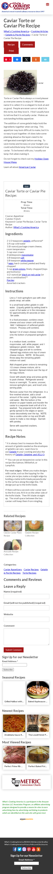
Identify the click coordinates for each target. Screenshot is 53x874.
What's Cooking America (16, 31)
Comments (27, 44)
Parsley (10, 280)
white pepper (27, 260)
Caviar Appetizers (13, 569)
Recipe (11, 44)
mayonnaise (27, 254)
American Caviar (27, 167)
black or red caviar (31, 274)
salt (22, 257)
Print (11, 50)
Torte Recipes (29, 572)
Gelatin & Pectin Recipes (17, 34)
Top (49, 870)
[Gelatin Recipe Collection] (34, 526)
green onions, (19, 268)
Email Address (10, 661)
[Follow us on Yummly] (38, 849)
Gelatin (12, 451)
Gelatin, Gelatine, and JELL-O (29, 454)
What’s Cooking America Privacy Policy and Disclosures (26, 844)
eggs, (11, 263)
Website (8, 614)
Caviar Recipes (31, 569)
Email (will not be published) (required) (24, 602)
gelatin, (27, 240)
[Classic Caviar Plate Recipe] (13, 526)
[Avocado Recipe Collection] (13, 545)
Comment (9, 625)
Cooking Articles (39, 31)
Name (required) (13, 591)
